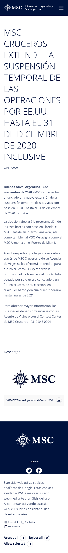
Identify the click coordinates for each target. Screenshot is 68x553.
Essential (13, 522)
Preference (14, 526)
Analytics (30, 522)
